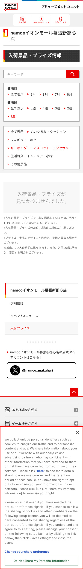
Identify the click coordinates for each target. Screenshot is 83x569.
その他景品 (19, 164)
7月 (57, 94)
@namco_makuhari (37, 370)
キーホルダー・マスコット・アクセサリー (41, 148)
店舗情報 (16, 304)
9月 (33, 94)
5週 (33, 108)
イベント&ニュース (24, 316)
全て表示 (17, 94)
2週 (69, 108)
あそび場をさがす (25, 410)
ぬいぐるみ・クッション (48, 132)
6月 (69, 94)
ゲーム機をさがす (25, 424)
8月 (45, 94)
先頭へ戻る (74, 392)
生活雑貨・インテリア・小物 (32, 156)
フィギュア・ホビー (25, 140)
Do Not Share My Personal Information (41, 561)
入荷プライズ (20, 328)
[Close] (77, 433)
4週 (45, 108)
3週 (57, 108)
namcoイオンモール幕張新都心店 (38, 290)
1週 (13, 116)
